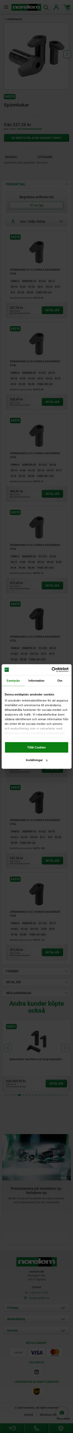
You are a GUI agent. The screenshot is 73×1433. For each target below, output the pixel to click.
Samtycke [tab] (13, 680)
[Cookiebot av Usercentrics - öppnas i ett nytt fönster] (52, 669)
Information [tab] (36, 680)
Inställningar (34, 760)
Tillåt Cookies (36, 747)
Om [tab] (59, 680)
